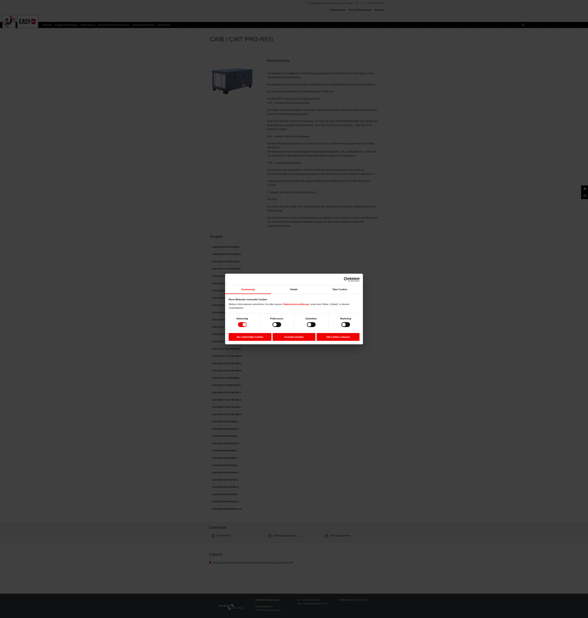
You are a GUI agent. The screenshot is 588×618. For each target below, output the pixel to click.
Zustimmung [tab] (248, 289)
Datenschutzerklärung (296, 304)
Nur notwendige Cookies (250, 337)
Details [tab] (294, 289)
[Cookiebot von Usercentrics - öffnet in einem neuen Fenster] (346, 279)
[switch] (276, 324)
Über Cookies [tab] (340, 289)
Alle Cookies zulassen (338, 337)
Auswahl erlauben (294, 337)
